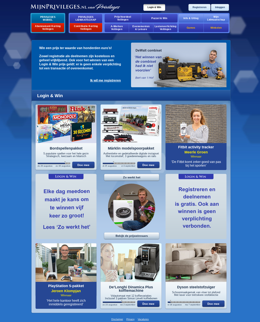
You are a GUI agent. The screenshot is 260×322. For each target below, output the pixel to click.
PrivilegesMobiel (48, 18)
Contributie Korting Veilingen (86, 27)
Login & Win (154, 7)
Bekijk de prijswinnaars (132, 235)
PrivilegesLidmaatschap (86, 18)
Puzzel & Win (159, 18)
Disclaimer (117, 319)
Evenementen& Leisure (141, 28)
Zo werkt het (131, 177)
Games (191, 27)
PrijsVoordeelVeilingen (122, 18)
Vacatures (143, 319)
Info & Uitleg (191, 18)
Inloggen (220, 7)
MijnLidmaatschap (216, 18)
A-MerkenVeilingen (117, 28)
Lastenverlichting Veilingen (165, 28)
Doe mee (83, 165)
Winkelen (216, 27)
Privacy (130, 319)
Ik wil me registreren (105, 80)
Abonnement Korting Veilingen (48, 27)
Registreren (199, 7)
